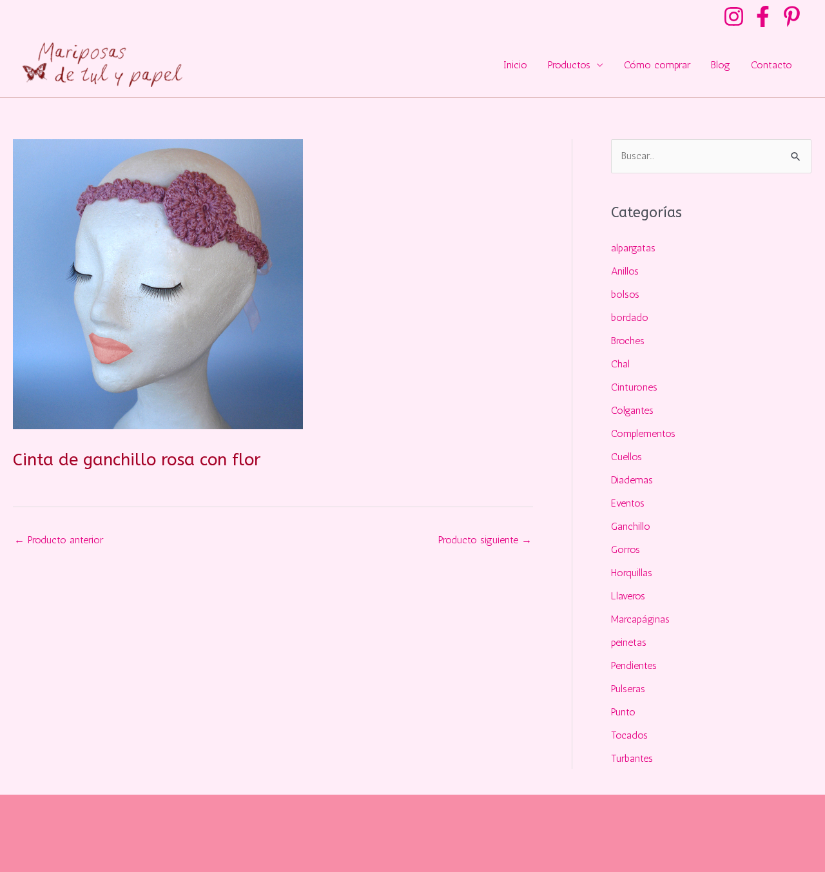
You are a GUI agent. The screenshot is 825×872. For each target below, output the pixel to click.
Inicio (515, 65)
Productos (569, 65)
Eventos (628, 503)
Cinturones (634, 387)
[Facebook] (762, 16)
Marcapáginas (640, 619)
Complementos (643, 433)
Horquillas (631, 573)
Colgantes (632, 410)
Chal (620, 364)
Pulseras (628, 689)
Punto (623, 712)
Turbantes (632, 758)
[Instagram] (733, 16)
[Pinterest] (791, 16)
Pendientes (634, 665)
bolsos (625, 294)
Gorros (625, 549)
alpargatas (633, 248)
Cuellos (626, 457)
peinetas (628, 642)
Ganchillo (630, 526)
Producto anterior (58, 540)
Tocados (629, 735)
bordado (629, 317)
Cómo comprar (657, 65)
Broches (628, 340)
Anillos (625, 271)
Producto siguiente (485, 540)
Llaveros (628, 596)
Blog (720, 65)
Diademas (632, 480)
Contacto (771, 65)
